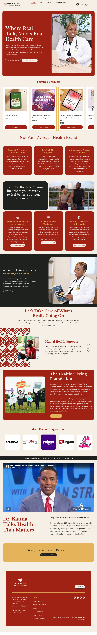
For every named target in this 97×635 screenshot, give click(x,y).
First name (31, 303)
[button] (73, 297)
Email (30, 312)
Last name (53, 303)
